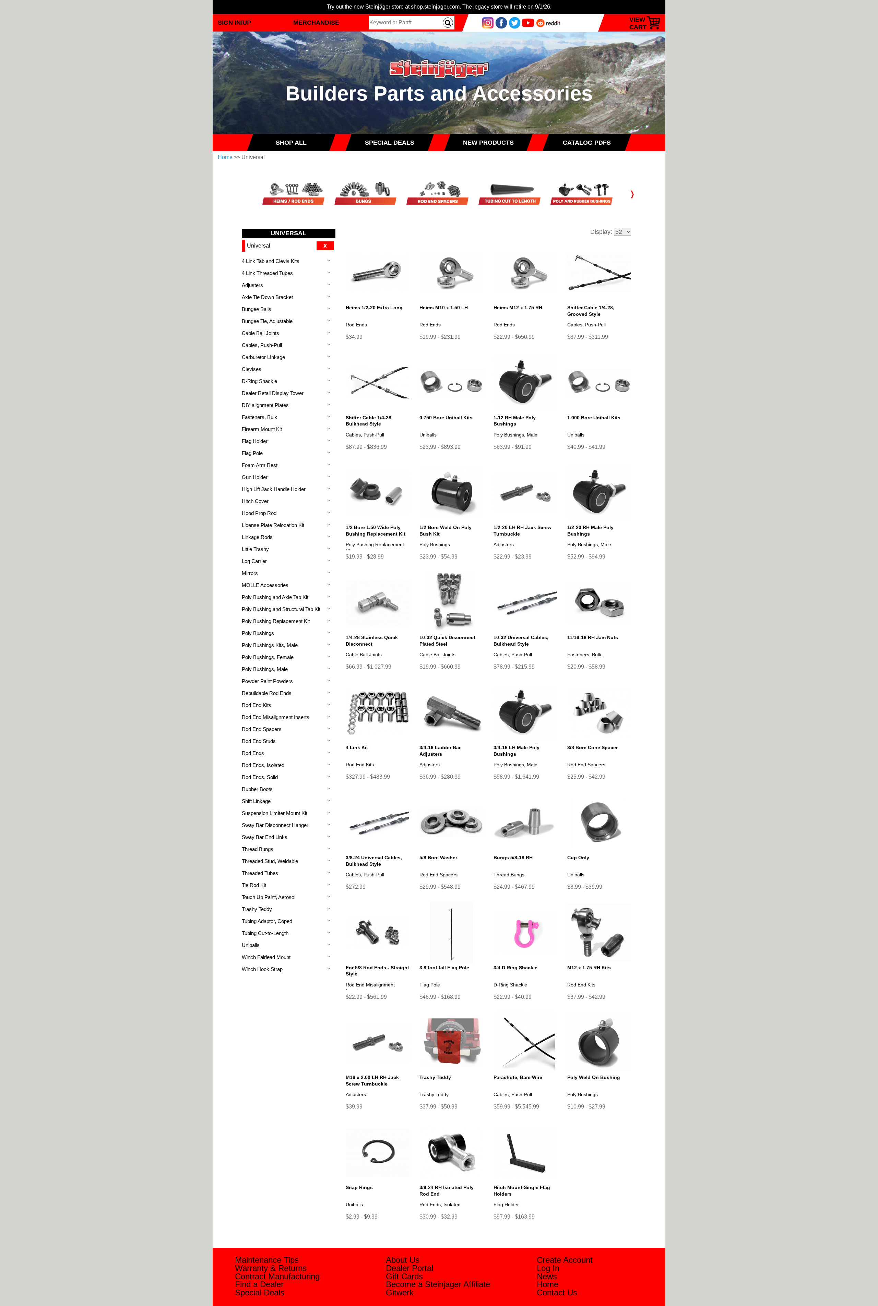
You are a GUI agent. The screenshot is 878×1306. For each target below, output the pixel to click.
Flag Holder (255, 441)
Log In (548, 1268)
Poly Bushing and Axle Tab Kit (275, 597)
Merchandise (316, 22)
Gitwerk (400, 1292)
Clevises (251, 369)
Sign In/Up (234, 22)
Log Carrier (254, 561)
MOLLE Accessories (265, 585)
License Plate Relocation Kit (273, 525)
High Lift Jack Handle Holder (274, 489)
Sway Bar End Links (264, 837)
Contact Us (557, 1292)
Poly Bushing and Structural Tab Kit (281, 609)
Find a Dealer (259, 1284)
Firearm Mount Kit (262, 429)
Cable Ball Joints (260, 333)
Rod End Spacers (262, 729)
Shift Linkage (256, 801)
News (547, 1276)
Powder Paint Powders (267, 681)
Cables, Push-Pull (262, 345)
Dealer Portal (409, 1268)
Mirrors (250, 573)
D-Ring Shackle (259, 381)
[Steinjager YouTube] (528, 22)
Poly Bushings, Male (265, 669)
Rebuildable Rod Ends (267, 693)
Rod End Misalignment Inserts (275, 717)
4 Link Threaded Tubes (267, 273)
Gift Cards (404, 1276)
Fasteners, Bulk (259, 417)
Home (225, 157)
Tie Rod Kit (254, 885)
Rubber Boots (257, 789)
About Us (402, 1260)
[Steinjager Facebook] (501, 22)
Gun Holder (255, 477)
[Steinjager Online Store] (439, 56)
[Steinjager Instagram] (488, 22)
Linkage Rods (257, 537)
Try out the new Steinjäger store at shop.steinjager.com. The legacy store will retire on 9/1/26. (439, 7)
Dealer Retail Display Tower (273, 393)
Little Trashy (255, 549)
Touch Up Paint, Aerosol (268, 897)
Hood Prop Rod (259, 513)
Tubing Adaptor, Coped (267, 921)
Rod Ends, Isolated (263, 765)
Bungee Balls (256, 309)
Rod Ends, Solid (260, 777)
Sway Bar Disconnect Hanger (275, 825)
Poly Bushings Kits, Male (270, 645)
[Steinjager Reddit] (548, 22)
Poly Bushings (258, 633)
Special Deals (259, 1292)
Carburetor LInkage (263, 357)
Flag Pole (252, 453)
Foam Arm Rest (259, 465)
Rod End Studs (259, 741)
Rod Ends (253, 753)
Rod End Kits (256, 705)
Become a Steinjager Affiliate (438, 1284)
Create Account (565, 1260)
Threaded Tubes (260, 873)
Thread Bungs (257, 849)
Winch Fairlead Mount (266, 957)
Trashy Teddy (257, 909)
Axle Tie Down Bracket (267, 297)
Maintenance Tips (267, 1260)
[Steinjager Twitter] (515, 22)
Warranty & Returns (271, 1268)
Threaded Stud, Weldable (270, 861)
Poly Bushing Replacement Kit (276, 621)
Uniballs (251, 945)
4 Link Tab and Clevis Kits (270, 261)
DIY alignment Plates (265, 405)
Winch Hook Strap (262, 969)
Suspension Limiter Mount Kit (274, 813)
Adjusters (252, 285)
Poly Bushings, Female (268, 657)
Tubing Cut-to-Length (265, 933)
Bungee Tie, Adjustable (267, 321)
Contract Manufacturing (277, 1276)
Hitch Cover (255, 501)
